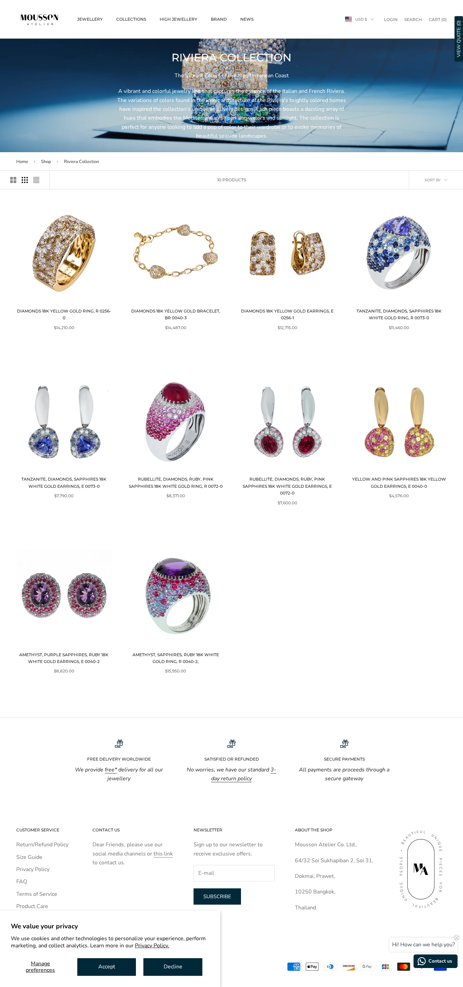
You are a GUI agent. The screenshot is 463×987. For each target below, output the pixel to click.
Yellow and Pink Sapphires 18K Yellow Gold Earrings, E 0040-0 (399, 482)
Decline (173, 966)
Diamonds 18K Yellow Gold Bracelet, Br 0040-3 (175, 314)
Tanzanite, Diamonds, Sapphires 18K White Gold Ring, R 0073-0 (399, 314)
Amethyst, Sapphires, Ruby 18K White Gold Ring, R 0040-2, (176, 658)
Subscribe (217, 896)
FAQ (21, 881)
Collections (131, 19)
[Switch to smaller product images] (25, 180)
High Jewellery (178, 19)
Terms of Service (36, 894)
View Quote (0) (459, 39)
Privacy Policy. (152, 945)
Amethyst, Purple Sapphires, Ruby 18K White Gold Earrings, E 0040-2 (63, 658)
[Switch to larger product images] (13, 180)
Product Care (32, 906)
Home (22, 162)
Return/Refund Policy (42, 844)
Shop (46, 162)
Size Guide (29, 857)
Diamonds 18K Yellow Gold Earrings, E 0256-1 (287, 314)
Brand (219, 19)
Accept (106, 966)
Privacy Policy (32, 869)
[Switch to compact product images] (36, 180)
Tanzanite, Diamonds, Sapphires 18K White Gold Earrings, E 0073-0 (63, 482)
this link (163, 854)
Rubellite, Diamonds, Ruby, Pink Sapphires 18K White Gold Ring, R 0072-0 (176, 482)
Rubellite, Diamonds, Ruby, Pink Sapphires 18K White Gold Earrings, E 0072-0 (287, 486)
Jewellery (90, 19)
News (247, 19)
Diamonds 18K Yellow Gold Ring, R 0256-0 (64, 314)
